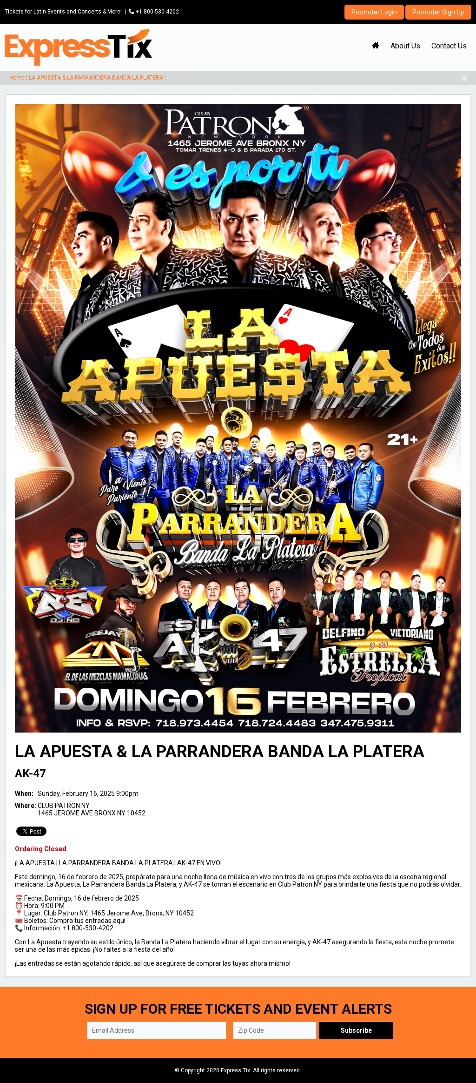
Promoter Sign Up (438, 12)
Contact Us (449, 45)
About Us (405, 45)
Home (17, 77)
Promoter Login (374, 12)
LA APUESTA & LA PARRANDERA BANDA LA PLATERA (96, 77)
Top (457, 1036)
